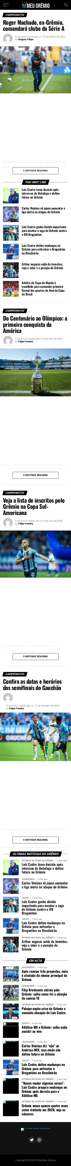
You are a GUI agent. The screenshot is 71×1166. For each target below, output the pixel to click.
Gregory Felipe (25, 39)
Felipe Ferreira (25, 341)
